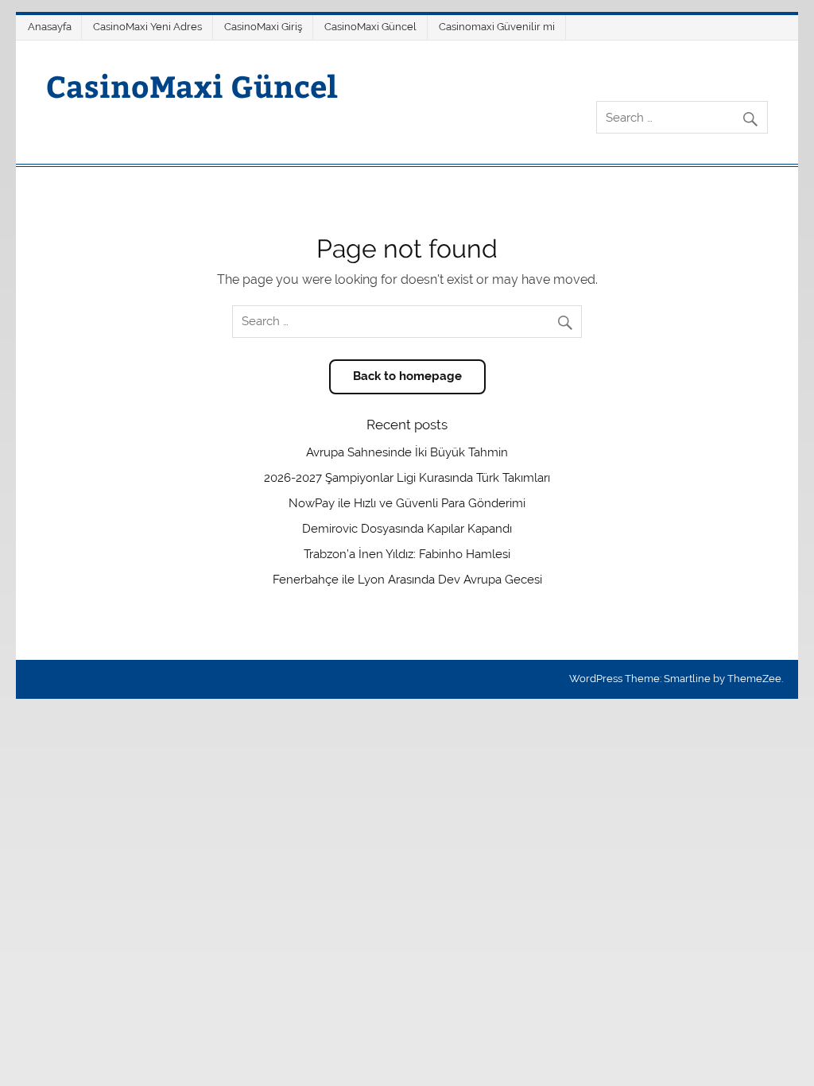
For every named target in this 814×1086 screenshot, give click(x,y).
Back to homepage (407, 376)
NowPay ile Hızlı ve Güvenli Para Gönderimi (407, 503)
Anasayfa (50, 27)
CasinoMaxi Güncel (370, 27)
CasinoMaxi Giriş (263, 27)
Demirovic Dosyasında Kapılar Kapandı (407, 529)
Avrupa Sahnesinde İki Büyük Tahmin (407, 452)
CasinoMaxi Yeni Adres (147, 27)
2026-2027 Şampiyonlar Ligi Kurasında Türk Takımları (407, 478)
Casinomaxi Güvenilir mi (497, 27)
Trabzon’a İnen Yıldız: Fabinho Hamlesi (407, 554)
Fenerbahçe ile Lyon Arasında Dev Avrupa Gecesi (407, 579)
